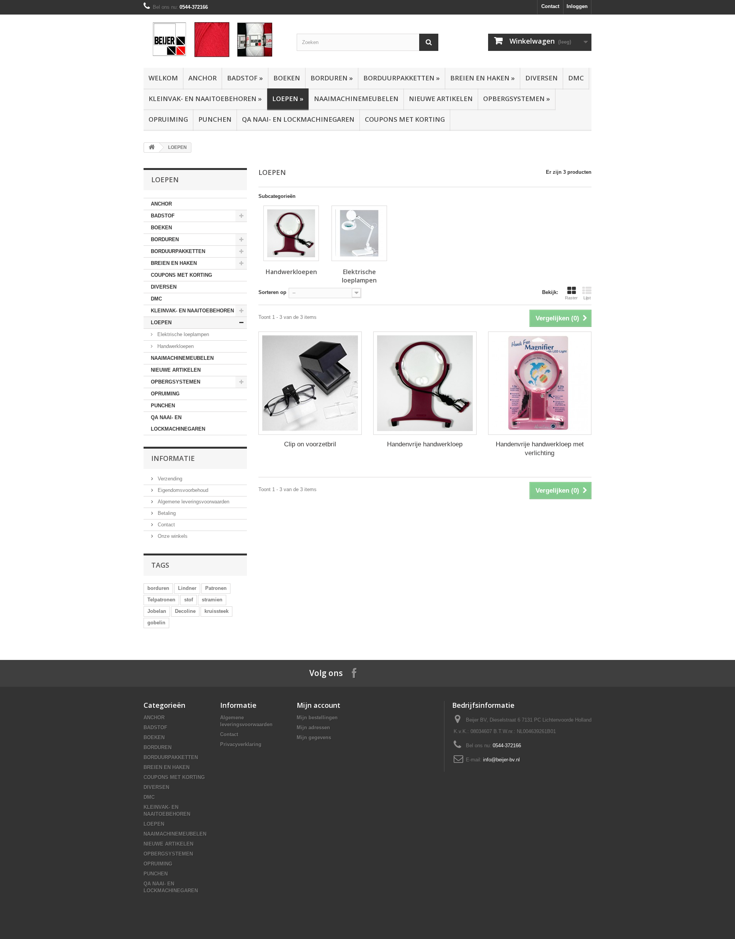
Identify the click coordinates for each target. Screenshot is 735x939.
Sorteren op (272, 292)
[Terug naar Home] (151, 147)
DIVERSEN (541, 77)
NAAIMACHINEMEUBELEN (356, 98)
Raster (571, 298)
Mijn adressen (313, 727)
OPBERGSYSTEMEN (516, 98)
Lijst (587, 298)
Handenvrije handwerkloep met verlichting (540, 449)
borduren (158, 588)
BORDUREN (331, 77)
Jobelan (156, 611)
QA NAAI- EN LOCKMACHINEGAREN (298, 119)
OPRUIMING (168, 119)
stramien (212, 600)
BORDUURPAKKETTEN (401, 77)
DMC (576, 77)
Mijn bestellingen (317, 717)
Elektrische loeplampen (182, 334)
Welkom (163, 77)
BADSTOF (245, 77)
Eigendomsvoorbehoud (182, 490)
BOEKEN (286, 77)
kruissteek (216, 611)
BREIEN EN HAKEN (482, 77)
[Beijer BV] (214, 39)
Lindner (187, 588)
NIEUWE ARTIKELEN (441, 98)
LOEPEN (288, 98)
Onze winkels (172, 536)
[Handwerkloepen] (291, 233)
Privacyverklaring (240, 744)
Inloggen (577, 6)
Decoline (185, 611)
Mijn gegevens (314, 737)
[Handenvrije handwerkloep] (425, 383)
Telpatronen (161, 600)
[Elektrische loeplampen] (359, 233)
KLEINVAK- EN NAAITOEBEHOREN (205, 98)
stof (188, 600)
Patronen (216, 588)
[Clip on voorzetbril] (310, 383)
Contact (550, 6)
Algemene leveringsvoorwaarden (192, 502)
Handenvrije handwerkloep (424, 444)
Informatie (173, 458)
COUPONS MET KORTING (405, 119)
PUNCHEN (215, 119)
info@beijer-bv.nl (501, 760)
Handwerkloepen (175, 346)
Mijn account (318, 705)
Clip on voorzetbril (310, 444)
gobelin (156, 622)
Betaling (166, 513)
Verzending (169, 479)
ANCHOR (202, 77)
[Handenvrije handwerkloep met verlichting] (540, 383)
